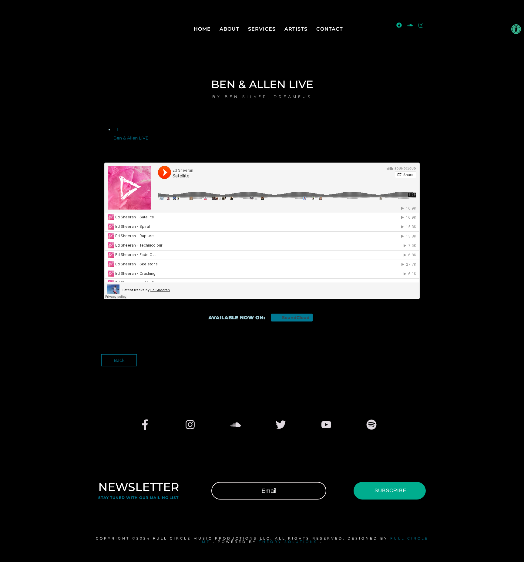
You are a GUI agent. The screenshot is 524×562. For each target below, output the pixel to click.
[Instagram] (423, 27)
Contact (329, 29)
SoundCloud (295, 317)
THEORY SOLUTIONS (288, 542)
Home (202, 29)
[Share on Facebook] (410, 359)
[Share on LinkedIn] (420, 359)
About (229, 29)
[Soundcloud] (412, 27)
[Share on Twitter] (415, 359)
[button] (516, 29)
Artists (295, 29)
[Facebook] (401, 27)
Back (119, 360)
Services (262, 29)
